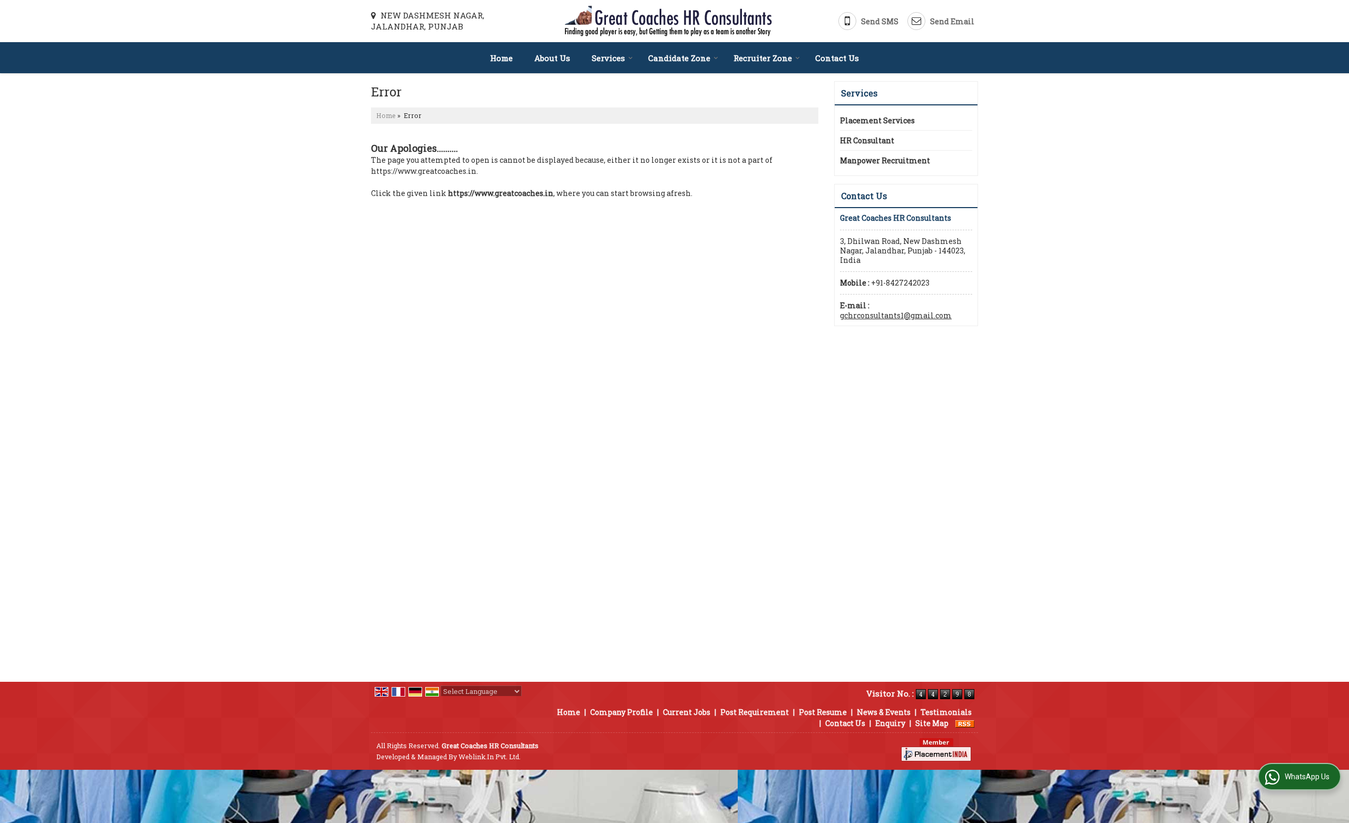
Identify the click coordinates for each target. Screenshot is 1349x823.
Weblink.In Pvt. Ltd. (489, 756)
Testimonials (946, 712)
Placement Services (877, 120)
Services (608, 58)
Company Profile (621, 712)
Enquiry (890, 723)
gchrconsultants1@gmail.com (896, 315)
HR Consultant (867, 140)
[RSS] (964, 723)
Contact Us (837, 58)
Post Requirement (754, 712)
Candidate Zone (679, 58)
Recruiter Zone (763, 58)
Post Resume (823, 712)
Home (501, 58)
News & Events (884, 712)
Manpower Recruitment (885, 160)
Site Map (932, 723)
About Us (552, 58)
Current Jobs (686, 712)
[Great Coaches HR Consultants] (668, 21)
